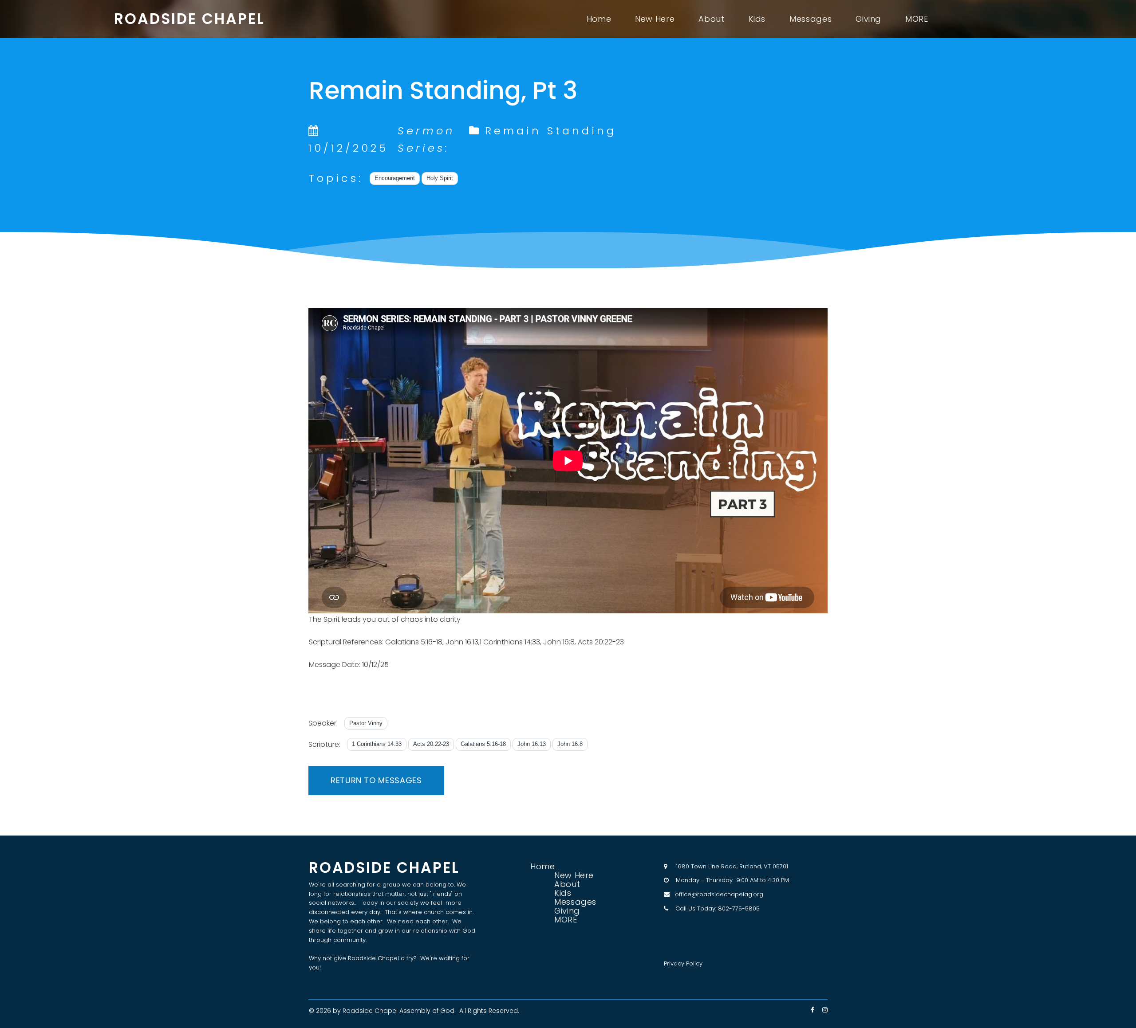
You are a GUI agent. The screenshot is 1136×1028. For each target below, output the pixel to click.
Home (599, 19)
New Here (654, 19)
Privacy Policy (683, 963)
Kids (757, 19)
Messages (810, 19)
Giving (868, 19)
